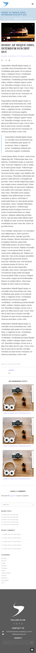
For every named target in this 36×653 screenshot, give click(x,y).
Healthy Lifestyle (6, 573)
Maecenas (4, 364)
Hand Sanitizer (17, 534)
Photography (5, 580)
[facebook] (14, 624)
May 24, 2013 (16, 56)
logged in (13, 496)
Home (4, 18)
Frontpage (4, 568)
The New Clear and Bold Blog (9, 514)
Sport (2, 583)
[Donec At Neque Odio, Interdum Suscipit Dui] (18, 397)
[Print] (10, 60)
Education (4, 565)
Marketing (30, 56)
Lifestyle (3, 575)
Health (3, 570)
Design (3, 563)
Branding (3, 558)
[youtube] (22, 624)
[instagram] (16, 624)
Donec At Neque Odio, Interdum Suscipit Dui (18, 413)
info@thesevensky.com (19, 634)
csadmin (5, 56)
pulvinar (9, 364)
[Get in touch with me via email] (9, 373)
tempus (18, 364)
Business (10, 18)
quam (14, 364)
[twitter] (19, 624)
